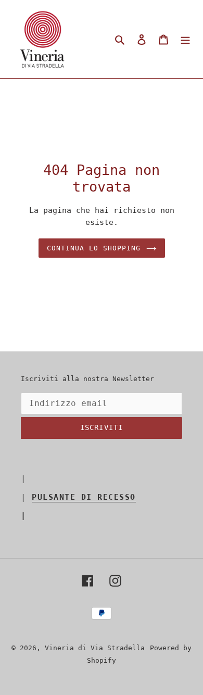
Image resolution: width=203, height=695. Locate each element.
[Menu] (185, 39)
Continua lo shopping (94, 248)
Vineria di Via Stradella (95, 648)
